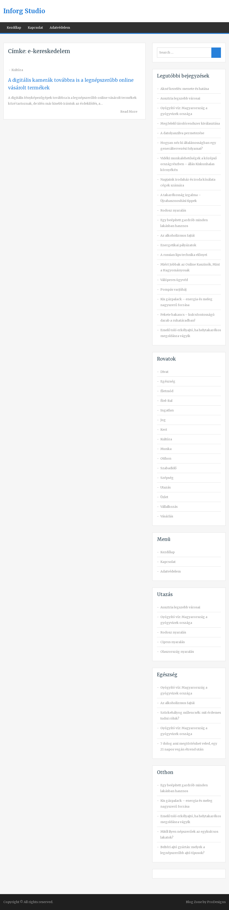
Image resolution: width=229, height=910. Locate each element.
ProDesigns (216, 902)
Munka (166, 449)
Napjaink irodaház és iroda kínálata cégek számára (187, 182)
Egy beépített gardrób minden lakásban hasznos (184, 223)
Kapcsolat (35, 28)
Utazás (165, 487)
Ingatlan (167, 410)
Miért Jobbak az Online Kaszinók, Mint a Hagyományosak (190, 267)
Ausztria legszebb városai (180, 98)
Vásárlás (166, 516)
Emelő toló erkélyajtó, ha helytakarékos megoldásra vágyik (190, 333)
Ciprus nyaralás (172, 642)
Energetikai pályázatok (178, 245)
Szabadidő (168, 468)
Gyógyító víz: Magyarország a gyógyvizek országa (183, 111)
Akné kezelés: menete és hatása (184, 89)
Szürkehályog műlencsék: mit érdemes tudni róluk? (190, 715)
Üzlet (164, 497)
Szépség (167, 478)
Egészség (167, 381)
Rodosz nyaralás (173, 210)
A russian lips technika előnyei (183, 255)
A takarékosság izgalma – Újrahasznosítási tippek (180, 198)
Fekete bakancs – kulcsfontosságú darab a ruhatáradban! (187, 317)
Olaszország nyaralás (177, 652)
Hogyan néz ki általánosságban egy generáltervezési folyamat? (188, 146)
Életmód (166, 391)
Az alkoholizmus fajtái (177, 235)
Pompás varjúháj (173, 289)
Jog (163, 420)
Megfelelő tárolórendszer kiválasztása (190, 123)
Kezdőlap (14, 28)
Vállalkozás (169, 507)
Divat (164, 372)
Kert (163, 430)
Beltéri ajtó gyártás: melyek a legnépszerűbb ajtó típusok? (182, 850)
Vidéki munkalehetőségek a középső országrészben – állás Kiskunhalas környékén (188, 164)
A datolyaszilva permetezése (182, 133)
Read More (128, 112)
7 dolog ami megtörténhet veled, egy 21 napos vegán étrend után (188, 746)
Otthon (165, 458)
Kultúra (17, 70)
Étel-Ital (166, 401)
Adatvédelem (60, 28)
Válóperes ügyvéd (174, 280)
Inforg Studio (24, 11)
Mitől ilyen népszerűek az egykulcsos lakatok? (189, 834)
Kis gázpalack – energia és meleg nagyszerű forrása (186, 302)
